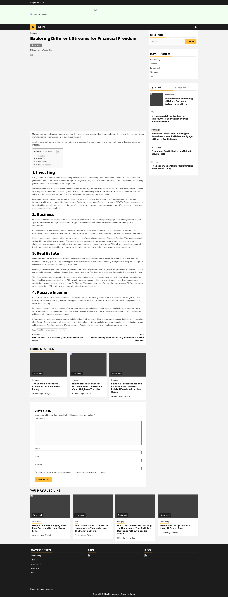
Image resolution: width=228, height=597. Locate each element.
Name (38, 448)
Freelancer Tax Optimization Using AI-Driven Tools (175, 526)
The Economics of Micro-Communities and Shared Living (46, 386)
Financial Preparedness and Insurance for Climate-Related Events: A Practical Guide (126, 387)
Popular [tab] (182, 87)
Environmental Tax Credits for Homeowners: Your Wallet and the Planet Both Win (169, 119)
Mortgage (154, 72)
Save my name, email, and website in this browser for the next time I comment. (72, 472)
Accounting (155, 59)
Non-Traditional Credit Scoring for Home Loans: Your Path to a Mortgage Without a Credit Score (172, 136)
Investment (155, 68)
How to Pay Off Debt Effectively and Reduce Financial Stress (57, 338)
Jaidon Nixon (48, 50)
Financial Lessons (51, 330)
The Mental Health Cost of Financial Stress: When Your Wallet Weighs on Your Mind (87, 386)
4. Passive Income (43, 165)
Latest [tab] (157, 87)
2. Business (40, 159)
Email (38, 456)
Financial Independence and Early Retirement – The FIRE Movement (117, 338)
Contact (42, 27)
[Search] (196, 27)
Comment (40, 418)
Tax (151, 76)
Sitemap (40, 589)
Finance (33, 33)
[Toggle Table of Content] (57, 152)
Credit (39, 330)
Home (32, 589)
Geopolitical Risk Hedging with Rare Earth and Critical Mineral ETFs (179, 101)
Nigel (48, 394)
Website (38, 464)
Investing (63, 330)
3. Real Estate (41, 162)
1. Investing (40, 156)
